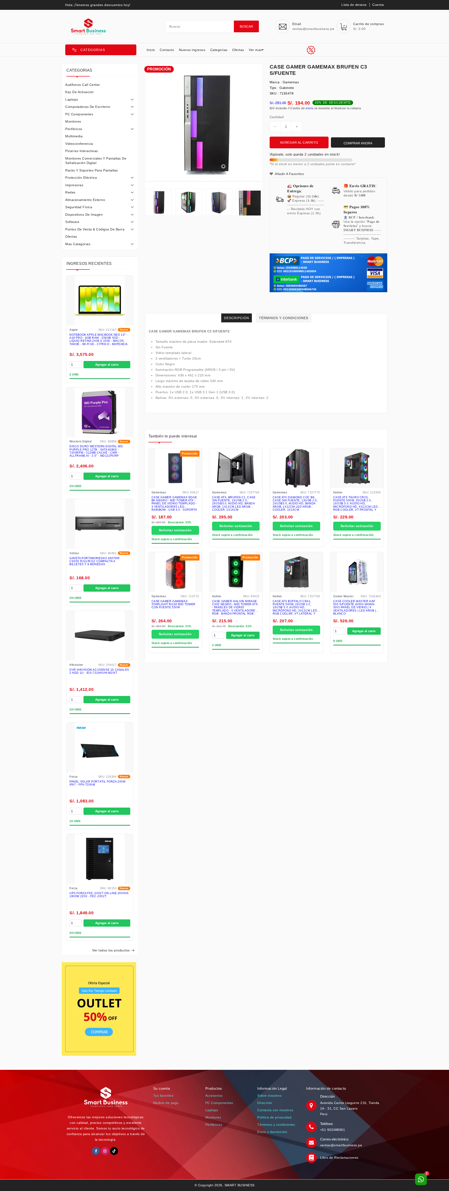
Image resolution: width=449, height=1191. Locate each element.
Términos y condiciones (276, 1124)
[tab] (99, 84)
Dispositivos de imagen (84, 214)
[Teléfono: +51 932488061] (312, 1127)
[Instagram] (105, 1151)
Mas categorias (77, 244)
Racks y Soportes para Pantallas (91, 170)
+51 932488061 (332, 1130)
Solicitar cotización (175, 530)
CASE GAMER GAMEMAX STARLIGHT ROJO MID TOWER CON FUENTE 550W (174, 604)
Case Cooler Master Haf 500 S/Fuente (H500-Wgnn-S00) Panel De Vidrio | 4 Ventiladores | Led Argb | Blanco (354, 607)
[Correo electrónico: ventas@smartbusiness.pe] (312, 1142)
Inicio (151, 50)
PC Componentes (79, 114)
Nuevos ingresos (192, 50)
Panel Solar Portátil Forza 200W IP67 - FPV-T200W (97, 783)
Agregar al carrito (299, 142)
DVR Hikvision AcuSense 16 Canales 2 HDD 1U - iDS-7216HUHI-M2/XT (99, 671)
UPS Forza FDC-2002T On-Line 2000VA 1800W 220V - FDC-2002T (98, 895)
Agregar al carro (107, 364)
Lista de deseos (354, 5)
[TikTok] (114, 1151)
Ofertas (238, 50)
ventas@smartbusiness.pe (341, 1145)
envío (310, 108)
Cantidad (277, 117)
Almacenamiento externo (85, 200)
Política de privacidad (274, 1117)
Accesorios (214, 1095)
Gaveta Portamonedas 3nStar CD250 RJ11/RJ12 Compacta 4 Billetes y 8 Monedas (94, 561)
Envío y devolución (272, 1132)
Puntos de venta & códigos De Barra (94, 229)
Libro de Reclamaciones (339, 1157)
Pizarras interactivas (81, 151)
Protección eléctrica (81, 177)
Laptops (71, 99)
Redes (70, 192)
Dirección (264, 1103)
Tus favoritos (163, 1095)
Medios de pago (166, 1103)
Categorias (219, 50)
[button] (100, 49)
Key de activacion (79, 92)
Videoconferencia (79, 144)
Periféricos (73, 129)
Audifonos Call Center (82, 85)
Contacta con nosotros (275, 1110)
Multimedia (74, 136)
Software (72, 222)
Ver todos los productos (111, 950)
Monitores (73, 121)
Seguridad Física (78, 207)
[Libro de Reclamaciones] (312, 1157)
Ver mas (255, 50)
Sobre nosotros (269, 1095)
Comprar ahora (358, 143)
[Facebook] (96, 1151)
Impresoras (74, 185)
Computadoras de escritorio (87, 107)
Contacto (167, 50)
